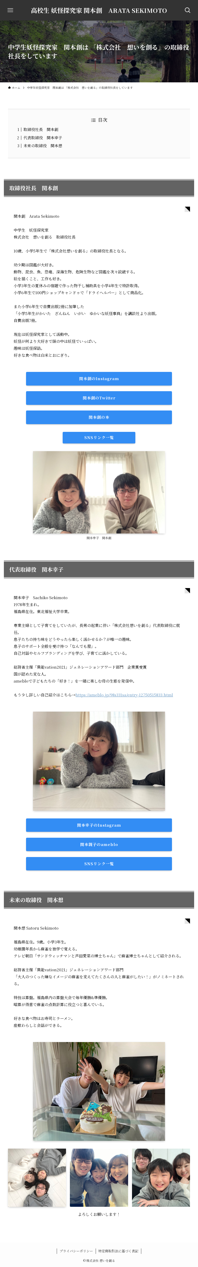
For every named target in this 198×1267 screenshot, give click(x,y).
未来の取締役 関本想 (42, 145)
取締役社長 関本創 (40, 129)
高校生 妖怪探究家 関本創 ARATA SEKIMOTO (99, 10)
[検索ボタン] (187, 10)
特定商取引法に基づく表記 (118, 1250)
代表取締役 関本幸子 (42, 137)
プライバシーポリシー (76, 1250)
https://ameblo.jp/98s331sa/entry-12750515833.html (124, 694)
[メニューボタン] (10, 10)
